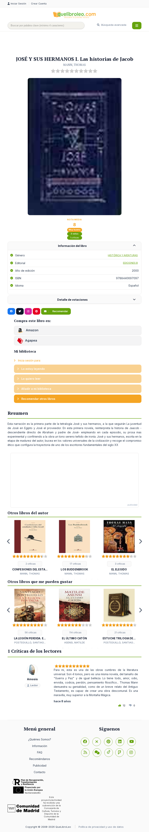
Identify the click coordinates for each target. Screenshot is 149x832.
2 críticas (30, 563)
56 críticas (30, 632)
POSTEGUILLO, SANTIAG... (30, 642)
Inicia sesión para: (29, 360)
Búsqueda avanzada (113, 24)
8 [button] (92, 579)
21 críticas (120, 632)
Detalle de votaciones (72, 299)
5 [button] (74, 579)
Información (39, 746)
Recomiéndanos (39, 759)
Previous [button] (8, 541)
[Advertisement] (78, 44)
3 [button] (63, 579)
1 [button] (51, 579)
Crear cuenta (39, 3)
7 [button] (86, 579)
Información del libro (72, 245)
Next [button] (140, 541)
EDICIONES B (130, 262)
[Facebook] (85, 742)
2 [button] (57, 579)
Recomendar (60, 311)
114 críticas (75, 632)
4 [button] (69, 579)
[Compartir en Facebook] (11, 311)
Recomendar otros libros (38, 398)
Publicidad (39, 765)
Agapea (31, 340)
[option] (30, 548)
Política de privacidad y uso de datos (101, 826)
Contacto (39, 772)
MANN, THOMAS (74, 65)
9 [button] (98, 579)
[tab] (74, 246)
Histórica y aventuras (123, 255)
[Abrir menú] (136, 25)
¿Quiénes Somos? (39, 739)
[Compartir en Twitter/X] (20, 311)
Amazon (31, 330)
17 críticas (75, 563)
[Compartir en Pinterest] (36, 311)
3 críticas (119, 563)
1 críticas (74, 237)
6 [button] (80, 579)
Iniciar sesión (19, 3)
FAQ (39, 752)
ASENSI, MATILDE (74, 642)
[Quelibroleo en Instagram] (28, 311)
